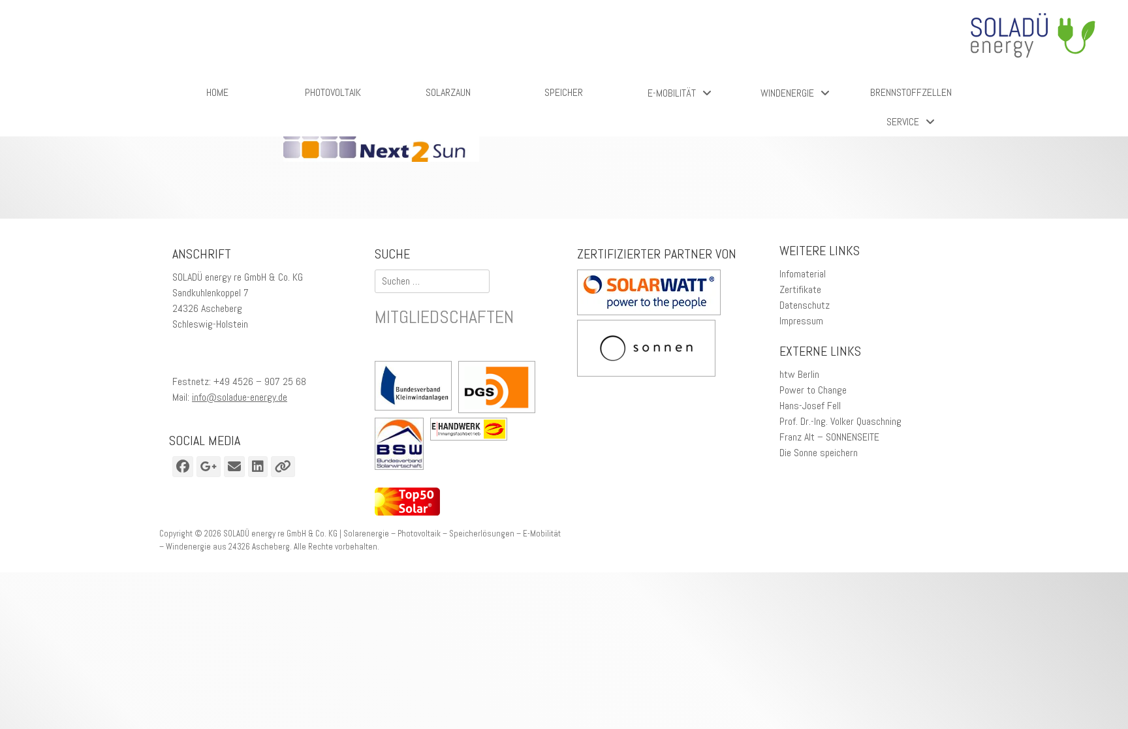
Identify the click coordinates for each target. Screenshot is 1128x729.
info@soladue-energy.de (239, 397)
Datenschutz (804, 305)
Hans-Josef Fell (810, 405)
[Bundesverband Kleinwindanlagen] (416, 388)
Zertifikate (800, 289)
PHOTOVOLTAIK (333, 92)
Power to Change (813, 390)
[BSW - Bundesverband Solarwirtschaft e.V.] (402, 446)
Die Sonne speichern (818, 452)
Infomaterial (802, 274)
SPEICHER (563, 92)
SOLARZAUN (448, 92)
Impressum (801, 321)
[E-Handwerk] (472, 431)
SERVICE (902, 122)
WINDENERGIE (787, 93)
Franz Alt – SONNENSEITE (829, 437)
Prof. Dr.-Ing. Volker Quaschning (840, 421)
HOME (217, 92)
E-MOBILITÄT (672, 93)
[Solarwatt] (649, 311)
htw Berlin (799, 374)
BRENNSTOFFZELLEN (911, 92)
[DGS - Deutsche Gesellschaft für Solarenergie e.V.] (496, 389)
